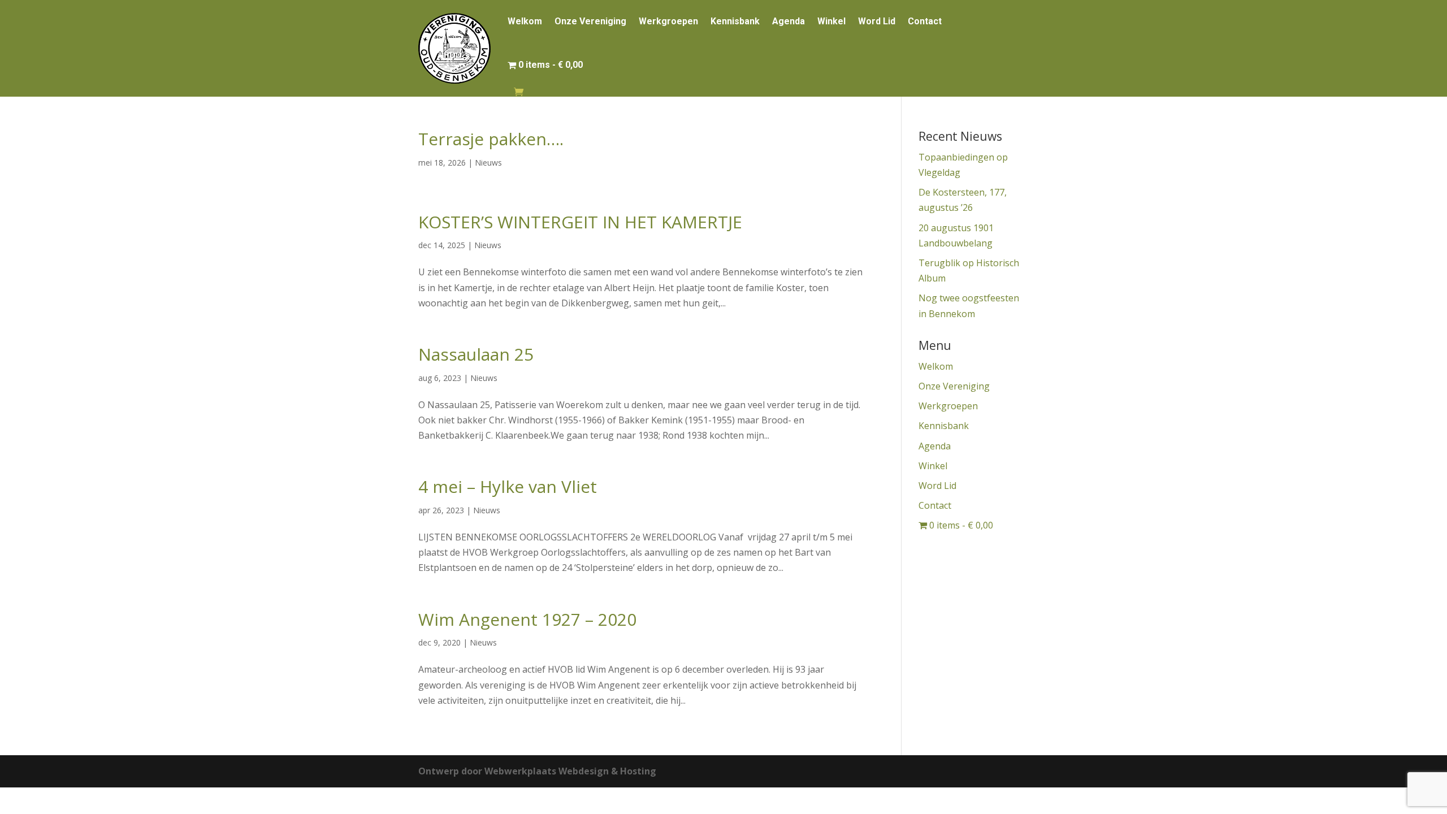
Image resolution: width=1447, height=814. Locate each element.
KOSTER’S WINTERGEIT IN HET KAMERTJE (580, 221)
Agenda (788, 21)
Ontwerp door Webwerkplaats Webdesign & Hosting (537, 771)
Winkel (831, 21)
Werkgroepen (668, 21)
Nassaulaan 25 (476, 354)
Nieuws (488, 162)
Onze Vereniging (590, 21)
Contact (925, 21)
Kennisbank (735, 21)
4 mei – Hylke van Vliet (507, 486)
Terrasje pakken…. (491, 138)
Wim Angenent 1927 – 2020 (527, 619)
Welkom (525, 21)
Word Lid (876, 21)
